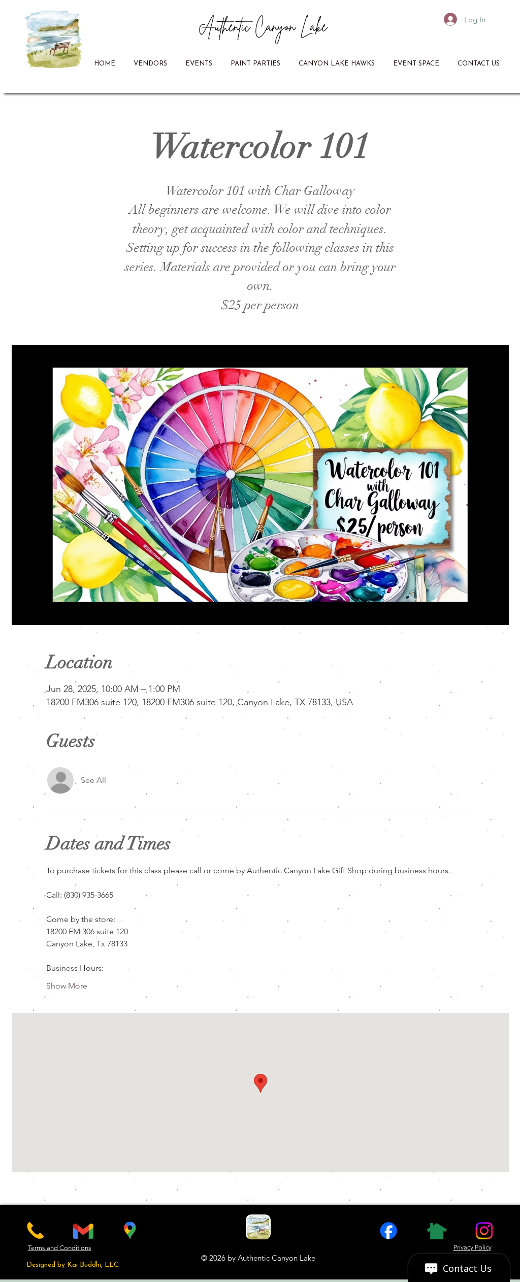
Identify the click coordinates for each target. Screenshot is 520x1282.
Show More (66, 986)
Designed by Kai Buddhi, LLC (72, 1265)
